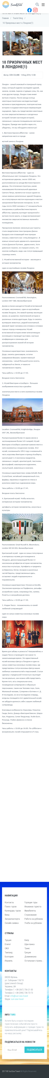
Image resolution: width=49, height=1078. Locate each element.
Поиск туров (10, 906)
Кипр (26, 940)
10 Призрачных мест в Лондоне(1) (18, 23)
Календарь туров (13, 910)
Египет (8, 944)
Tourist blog (18, 18)
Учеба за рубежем (33, 923)
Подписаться (34, 1049)
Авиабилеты (30, 910)
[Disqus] (22, 771)
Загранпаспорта (12, 918)
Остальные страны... (34, 960)
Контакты (9, 902)
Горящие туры (30, 902)
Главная (5, 18)
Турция (8, 940)
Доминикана (30, 956)
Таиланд (9, 952)
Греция (27, 952)
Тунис (27, 948)
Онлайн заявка (12, 923)
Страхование (30, 914)
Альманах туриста (32, 906)
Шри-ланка (29, 944)
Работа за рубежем (33, 918)
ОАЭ (7, 948)
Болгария (9, 956)
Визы (7, 914)
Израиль (9, 960)
